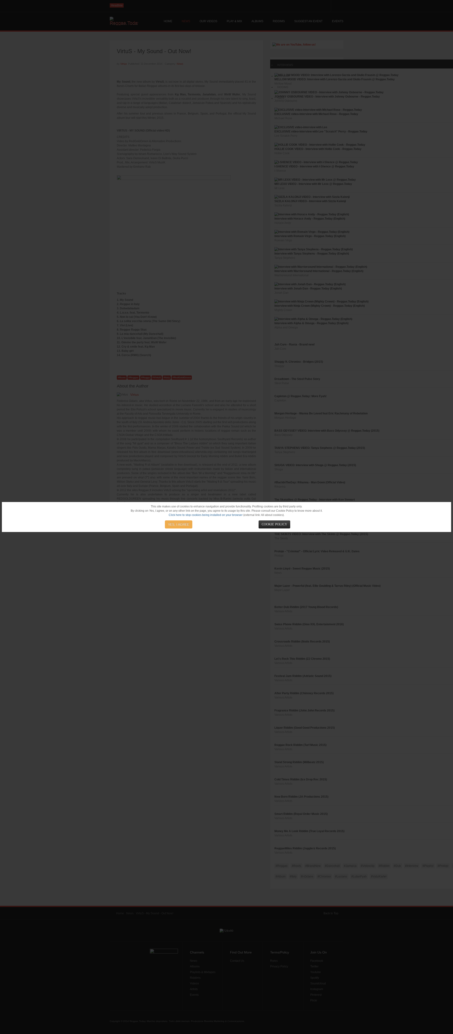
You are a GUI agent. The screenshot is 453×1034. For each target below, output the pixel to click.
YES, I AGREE (178, 524)
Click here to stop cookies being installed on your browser (206, 515)
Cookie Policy (274, 524)
